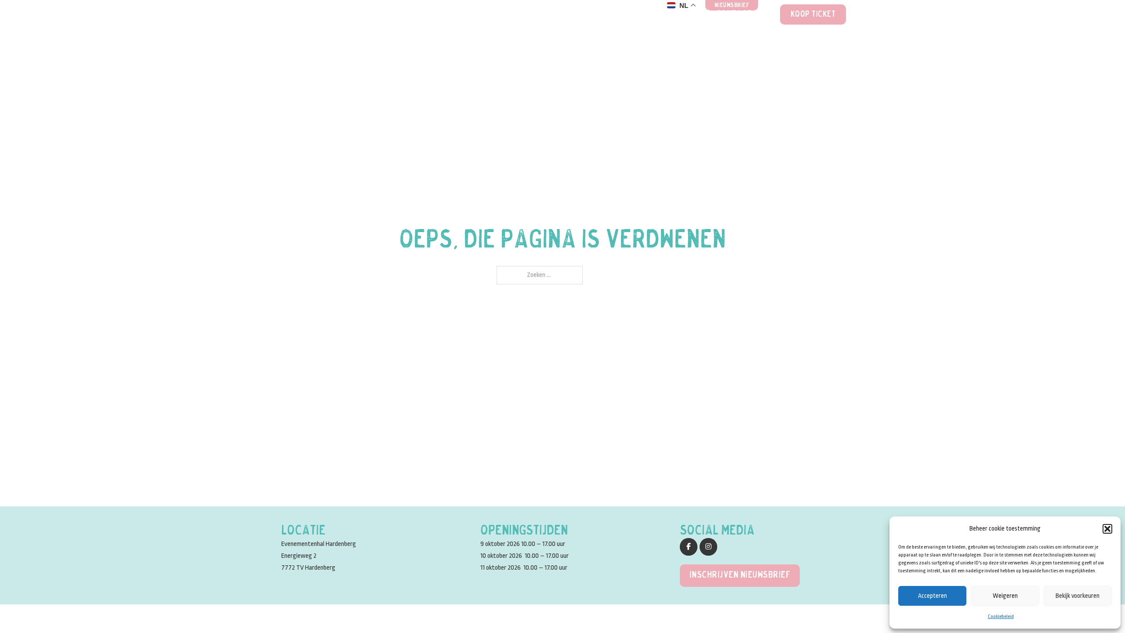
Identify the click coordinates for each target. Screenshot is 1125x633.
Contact (734, 14)
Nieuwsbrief (732, 5)
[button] (1107, 528)
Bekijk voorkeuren (1078, 595)
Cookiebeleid (1001, 616)
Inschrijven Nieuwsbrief (740, 575)
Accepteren (932, 595)
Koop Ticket (813, 14)
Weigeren (1005, 595)
